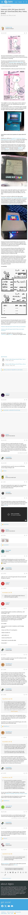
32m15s (5, 505)
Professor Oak (5, 15)
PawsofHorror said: (6, 699)
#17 (26, 811)
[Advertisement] (14, 21)
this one (16, 864)
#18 (26, 828)
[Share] (25, 33)
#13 (26, 669)
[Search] (26, 2)
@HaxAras (20, 147)
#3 (26, 440)
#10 (26, 588)
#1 (26, 33)
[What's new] (24, 2)
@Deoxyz (20, 148)
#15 (26, 737)
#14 (26, 694)
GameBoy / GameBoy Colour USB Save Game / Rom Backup (14, 197)
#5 (26, 482)
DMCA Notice (4, 913)
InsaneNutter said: (6, 592)
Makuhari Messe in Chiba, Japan (16, 62)
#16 (26, 773)
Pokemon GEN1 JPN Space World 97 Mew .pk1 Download (13, 326)
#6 (26, 498)
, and (11, 410)
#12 (26, 654)
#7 (26, 535)
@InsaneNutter (5, 863)
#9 (26, 573)
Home (12, 913)
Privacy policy (18, 912)
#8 (26, 556)
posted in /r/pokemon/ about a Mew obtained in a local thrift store (13, 139)
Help (9, 913)
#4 (26, 463)
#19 (26, 849)
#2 (26, 399)
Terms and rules (10, 912)
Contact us (3, 912)
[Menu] (2, 2)
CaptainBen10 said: (6, 853)
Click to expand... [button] (14, 711)
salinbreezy (3, 334)
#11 (26, 608)
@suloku (7, 148)
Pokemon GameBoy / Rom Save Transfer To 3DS (16, 793)
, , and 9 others (13, 369)
